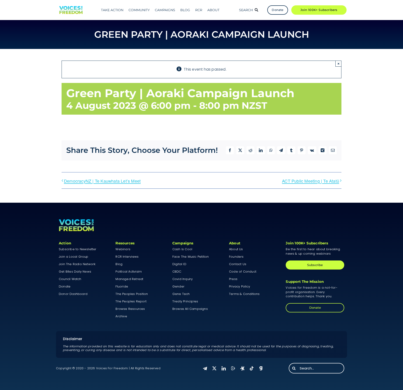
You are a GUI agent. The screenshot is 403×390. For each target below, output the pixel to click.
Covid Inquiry (182, 279)
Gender (178, 286)
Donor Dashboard (73, 294)
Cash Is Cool (182, 249)
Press (233, 279)
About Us (236, 249)
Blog (118, 264)
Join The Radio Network (77, 264)
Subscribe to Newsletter (78, 249)
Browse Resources (130, 309)
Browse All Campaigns (190, 309)
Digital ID (179, 264)
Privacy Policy (239, 286)
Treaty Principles (185, 301)
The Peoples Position (131, 294)
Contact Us (237, 264)
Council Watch (70, 279)
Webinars (122, 249)
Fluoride (121, 286)
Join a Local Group (73, 256)
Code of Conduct (242, 271)
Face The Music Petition (190, 256)
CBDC (176, 271)
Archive (121, 316)
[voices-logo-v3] (71, 7)
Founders (236, 256)
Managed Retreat (129, 279)
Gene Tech (181, 294)
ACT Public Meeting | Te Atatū (310, 181)
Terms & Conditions (244, 294)
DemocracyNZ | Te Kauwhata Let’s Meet (102, 181)
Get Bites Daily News (75, 271)
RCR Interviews (127, 256)
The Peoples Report (130, 301)
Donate (64, 286)
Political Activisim (128, 271)
